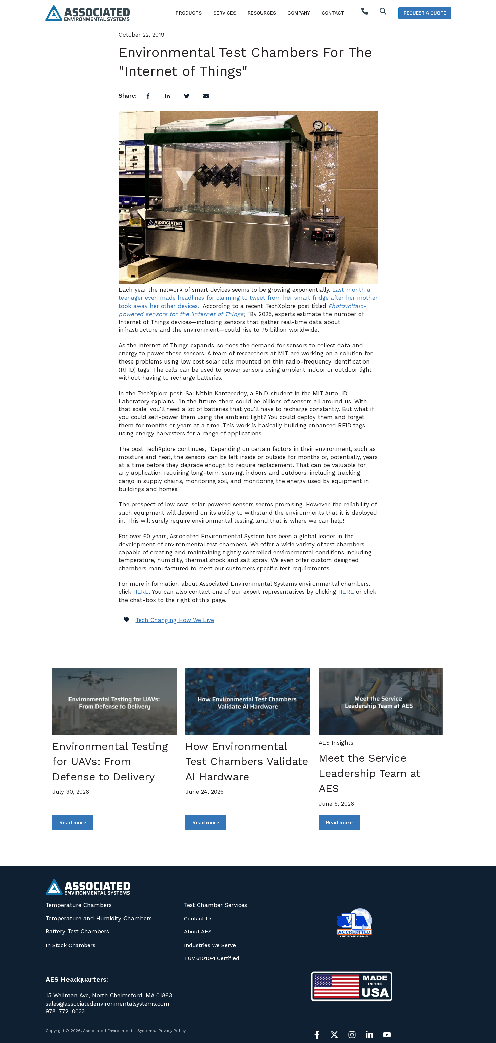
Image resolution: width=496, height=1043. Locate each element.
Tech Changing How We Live (175, 620)
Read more (72, 822)
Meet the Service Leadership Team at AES (369, 773)
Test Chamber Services (215, 905)
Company (298, 13)
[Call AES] (365, 12)
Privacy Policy (172, 1030)
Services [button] (224, 13)
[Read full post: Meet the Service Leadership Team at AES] (381, 701)
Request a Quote (425, 13)
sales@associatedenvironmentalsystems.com (107, 1003)
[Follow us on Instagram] (352, 1034)
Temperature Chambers (79, 905)
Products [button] (189, 13)
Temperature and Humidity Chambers (99, 918)
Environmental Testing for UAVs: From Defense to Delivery (110, 761)
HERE (141, 591)
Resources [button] (262, 13)
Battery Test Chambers (77, 931)
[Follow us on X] (334, 1034)
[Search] (383, 12)
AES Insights (336, 742)
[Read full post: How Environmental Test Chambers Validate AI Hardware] (247, 701)
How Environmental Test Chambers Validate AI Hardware (246, 761)
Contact (333, 13)
